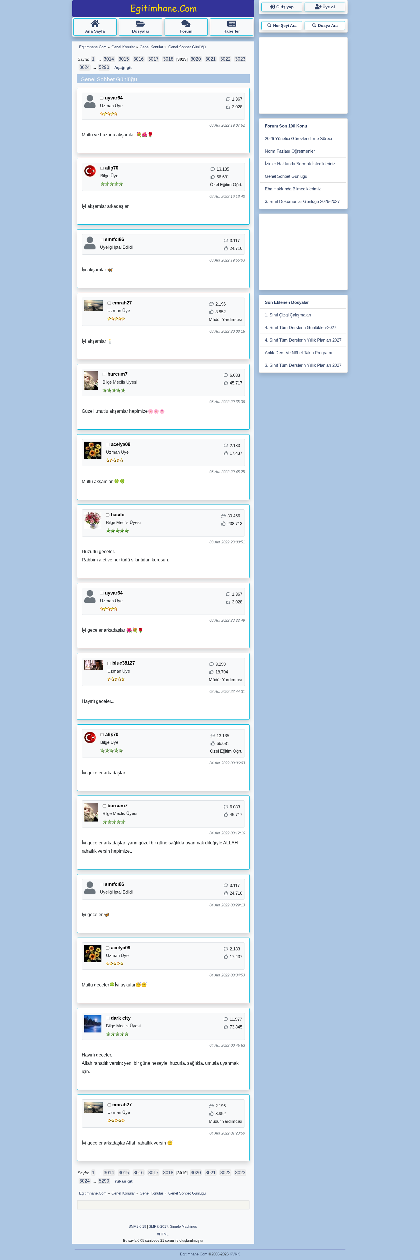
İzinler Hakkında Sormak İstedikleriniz (300, 163)
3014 (109, 59)
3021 (210, 59)
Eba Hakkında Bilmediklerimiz (293, 188)
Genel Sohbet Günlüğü (286, 176)
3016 (138, 59)
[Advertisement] (303, 74)
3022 (225, 59)
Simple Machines (183, 1227)
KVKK (235, 1254)
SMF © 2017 (158, 1227)
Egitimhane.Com (193, 1254)
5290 (104, 67)
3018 (168, 59)
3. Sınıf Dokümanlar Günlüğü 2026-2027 (302, 201)
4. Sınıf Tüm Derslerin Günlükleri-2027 (300, 327)
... (99, 59)
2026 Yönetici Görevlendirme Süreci (298, 138)
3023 (240, 59)
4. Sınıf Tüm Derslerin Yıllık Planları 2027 (303, 340)
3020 (196, 59)
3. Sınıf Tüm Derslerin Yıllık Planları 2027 (303, 365)
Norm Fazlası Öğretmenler (290, 151)
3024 (84, 67)
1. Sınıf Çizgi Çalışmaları (288, 314)
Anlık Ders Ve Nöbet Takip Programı (298, 352)
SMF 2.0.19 (137, 1227)
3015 (124, 59)
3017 (153, 59)
